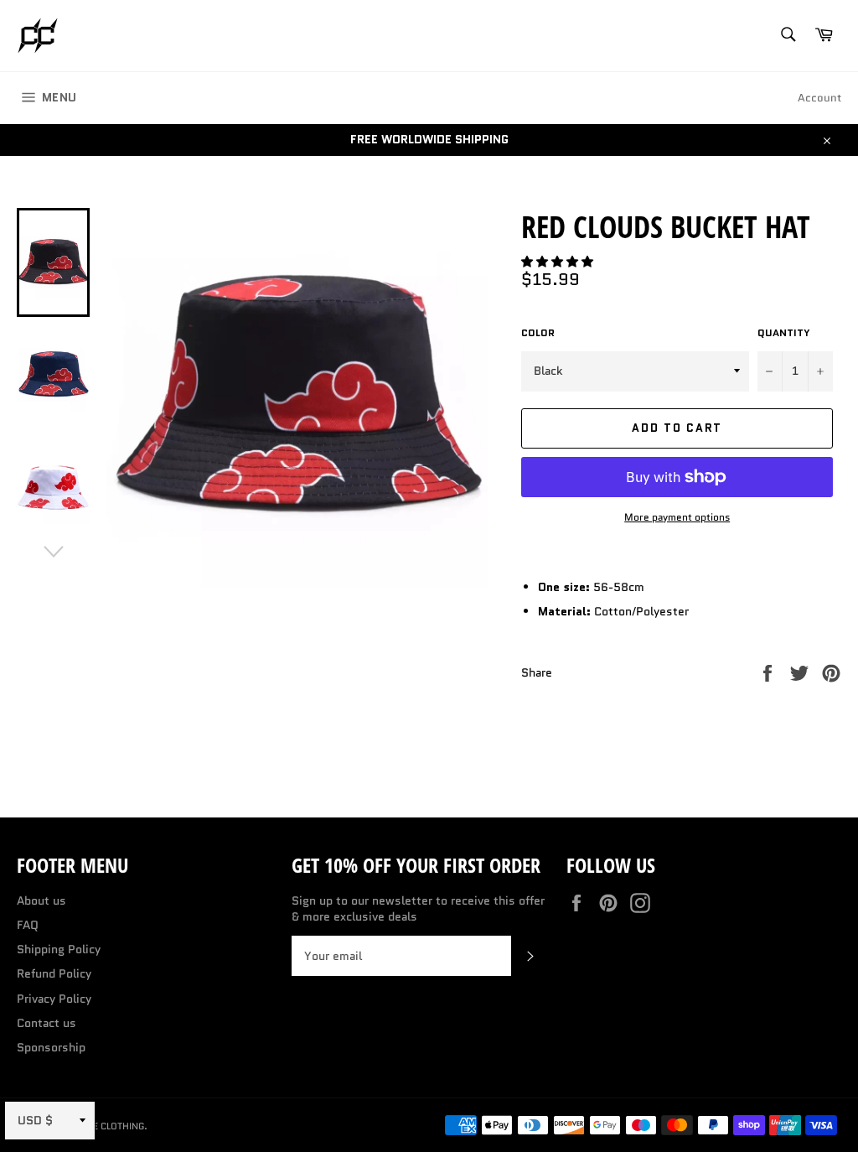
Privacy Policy (54, 998)
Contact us (46, 1022)
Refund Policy (54, 973)
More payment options (677, 517)
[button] (559, 261)
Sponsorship (51, 1047)
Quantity (783, 333)
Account (819, 98)
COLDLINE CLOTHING (100, 1126)
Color (538, 333)
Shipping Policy (59, 949)
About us (41, 900)
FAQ (28, 924)
